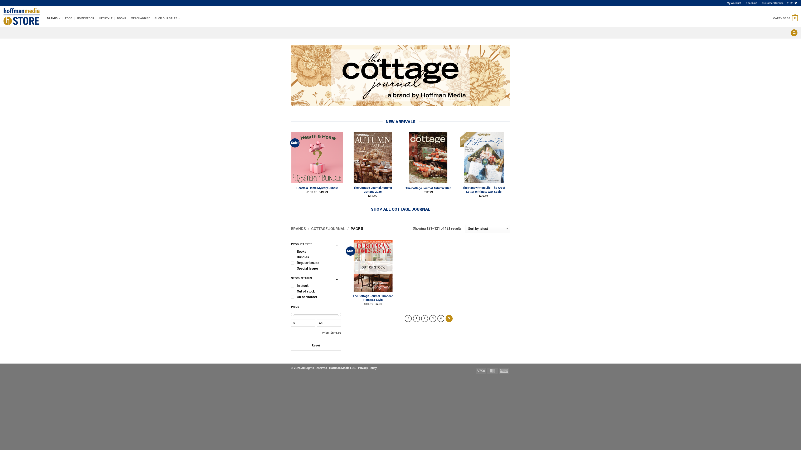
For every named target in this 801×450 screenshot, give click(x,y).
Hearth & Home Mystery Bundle (317, 188)
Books (121, 18)
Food (68, 18)
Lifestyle (105, 18)
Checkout (751, 3)
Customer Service (772, 3)
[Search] (794, 32)
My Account (734, 3)
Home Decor (85, 18)
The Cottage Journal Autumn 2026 (428, 188)
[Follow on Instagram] (792, 3)
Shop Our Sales (166, 18)
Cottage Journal (328, 228)
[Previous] (408, 318)
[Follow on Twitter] (796, 3)
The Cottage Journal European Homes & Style (373, 298)
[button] (785, 18)
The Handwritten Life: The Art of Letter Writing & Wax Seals (483, 190)
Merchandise (140, 18)
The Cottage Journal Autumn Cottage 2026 (373, 190)
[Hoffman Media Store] (22, 16)
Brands (52, 18)
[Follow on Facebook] (788, 3)
